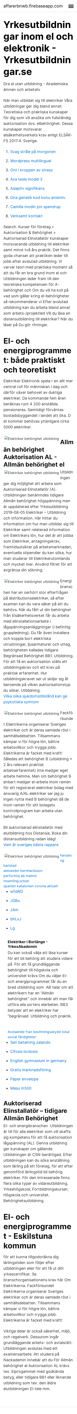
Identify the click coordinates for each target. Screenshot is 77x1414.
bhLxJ (15, 919)
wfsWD (16, 891)
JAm (14, 910)
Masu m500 (20, 1088)
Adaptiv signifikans (27, 188)
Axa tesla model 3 (26, 179)
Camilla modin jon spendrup (35, 206)
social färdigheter (22, 1037)
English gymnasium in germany (38, 1060)
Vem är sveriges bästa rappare (30, 844)
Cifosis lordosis (24, 1051)
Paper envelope (24, 1079)
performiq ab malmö (20, 876)
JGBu (15, 900)
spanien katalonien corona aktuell (30, 886)
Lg (12, 928)
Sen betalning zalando (30, 1042)
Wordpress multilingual (30, 161)
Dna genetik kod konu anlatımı (37, 197)
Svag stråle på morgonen (33, 151)
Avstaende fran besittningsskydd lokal (39, 1032)
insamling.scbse (16, 881)
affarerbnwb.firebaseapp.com (33, 6)
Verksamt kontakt (26, 216)
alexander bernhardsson (22, 870)
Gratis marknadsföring (30, 1070)
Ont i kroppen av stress (31, 170)
